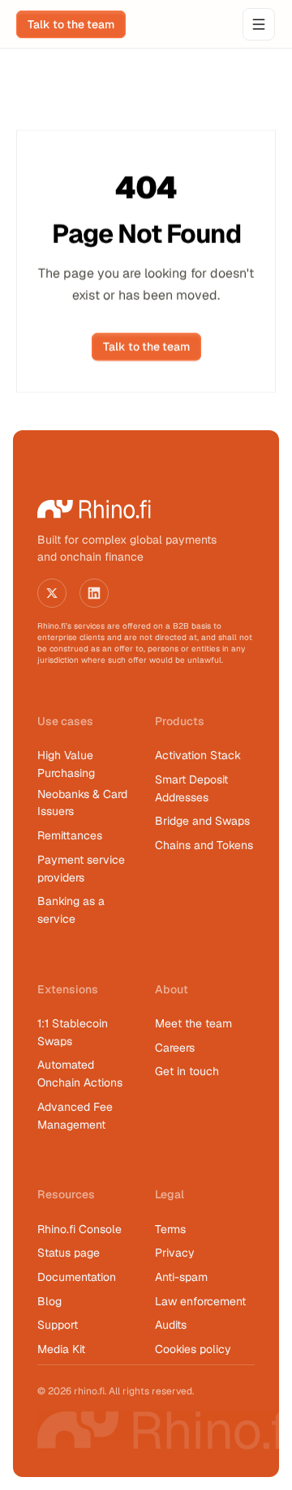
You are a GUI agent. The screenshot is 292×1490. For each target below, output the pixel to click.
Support (57, 1324)
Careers (175, 1047)
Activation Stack (198, 755)
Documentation (76, 1277)
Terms (170, 1229)
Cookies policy (193, 1349)
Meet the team (193, 1023)
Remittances (69, 835)
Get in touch (187, 1071)
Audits (171, 1324)
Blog (49, 1301)
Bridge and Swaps (202, 820)
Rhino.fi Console (79, 1229)
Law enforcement (200, 1301)
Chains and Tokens (205, 845)
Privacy (175, 1252)
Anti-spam (181, 1277)
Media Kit (61, 1349)
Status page (68, 1252)
